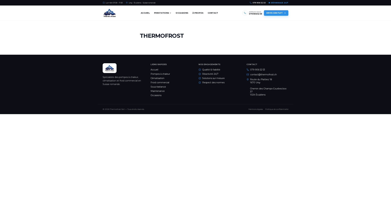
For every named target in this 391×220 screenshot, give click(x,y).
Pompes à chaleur (160, 74)
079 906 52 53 (259, 3)
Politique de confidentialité (276, 109)
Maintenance (158, 91)
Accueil (145, 13)
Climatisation (157, 78)
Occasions (182, 13)
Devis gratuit (274, 13)
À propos (197, 13)
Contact (213, 13)
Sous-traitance (158, 86)
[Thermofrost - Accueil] (110, 13)
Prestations (161, 13)
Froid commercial (160, 82)
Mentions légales (255, 109)
